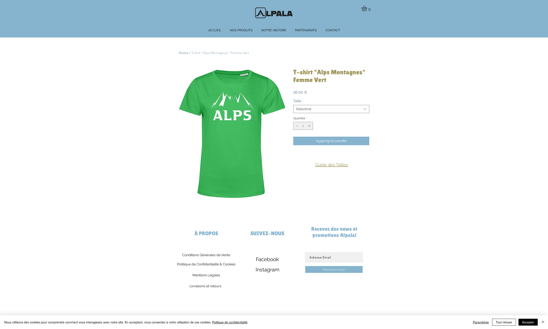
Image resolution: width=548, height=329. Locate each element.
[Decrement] (296, 126)
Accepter (528, 322)
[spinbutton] (303, 126)
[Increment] (309, 126)
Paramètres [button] (481, 322)
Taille (298, 101)
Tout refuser (504, 322)
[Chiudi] (542, 322)
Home (183, 53)
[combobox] (331, 109)
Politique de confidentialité (229, 322)
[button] (368, 8)
